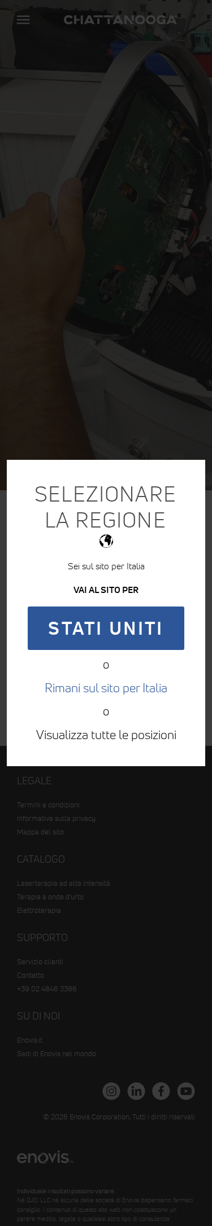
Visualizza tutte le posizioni (106, 734)
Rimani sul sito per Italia (106, 688)
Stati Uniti (105, 628)
